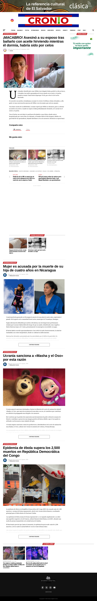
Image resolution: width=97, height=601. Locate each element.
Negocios (43, 30)
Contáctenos (48, 592)
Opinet (79, 30)
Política (27, 30)
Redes (84, 30)
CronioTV (65, 30)
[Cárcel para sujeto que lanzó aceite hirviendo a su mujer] (56, 155)
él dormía (50, 171)
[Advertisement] (37, 209)
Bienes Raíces (51, 30)
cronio (11, 50)
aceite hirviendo (24, 171)
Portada (13, 30)
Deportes (58, 30)
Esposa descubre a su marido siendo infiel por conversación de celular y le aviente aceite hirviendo (17, 162)
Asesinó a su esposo (36, 171)
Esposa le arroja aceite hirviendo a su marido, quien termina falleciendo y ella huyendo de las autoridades (36, 162)
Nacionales (20, 30)
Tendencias (72, 30)
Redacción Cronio (14, 275)
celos (45, 171)
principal (57, 171)
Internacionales (35, 30)
